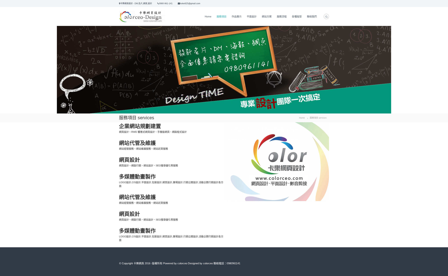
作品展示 (236, 16)
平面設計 (252, 16)
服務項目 (221, 16)
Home (208, 16)
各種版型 (297, 16)
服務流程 (282, 16)
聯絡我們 (312, 16)
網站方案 (267, 16)
